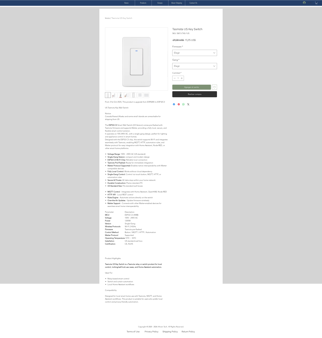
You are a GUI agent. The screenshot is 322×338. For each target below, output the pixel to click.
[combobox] (194, 53)
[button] (316, 3)
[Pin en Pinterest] (178, 104)
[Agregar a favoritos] (214, 87)
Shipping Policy (170, 331)
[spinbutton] (178, 78)
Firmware (177, 46)
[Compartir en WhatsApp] (183, 104)
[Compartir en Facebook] (173, 104)
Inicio (107, 18)
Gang (175, 59)
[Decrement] (174, 78)
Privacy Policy (151, 331)
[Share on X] (188, 104)
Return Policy (188, 331)
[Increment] (182, 78)
